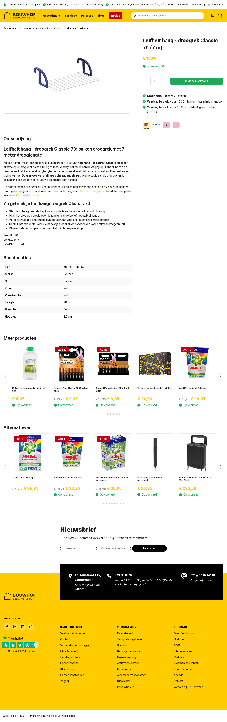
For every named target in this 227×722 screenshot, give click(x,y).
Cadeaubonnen (69, 663)
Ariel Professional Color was (193, 388)
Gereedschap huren (72, 675)
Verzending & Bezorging (75, 645)
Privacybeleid (125, 687)
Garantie (122, 645)
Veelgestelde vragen (73, 633)
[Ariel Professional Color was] (197, 363)
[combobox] (170, 16)
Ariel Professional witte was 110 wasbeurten (112, 479)
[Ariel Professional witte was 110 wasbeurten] (113, 453)
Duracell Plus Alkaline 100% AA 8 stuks (112, 389)
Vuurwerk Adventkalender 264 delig (154, 388)
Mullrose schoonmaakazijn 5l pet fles (28, 389)
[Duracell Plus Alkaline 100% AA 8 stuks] (113, 363)
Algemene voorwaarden (131, 675)
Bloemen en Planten (186, 663)
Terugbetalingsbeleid (130, 639)
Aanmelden (149, 548)
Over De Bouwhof (185, 633)
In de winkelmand (196, 81)
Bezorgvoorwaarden (129, 651)
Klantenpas (67, 669)
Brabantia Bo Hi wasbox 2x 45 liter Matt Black (195, 479)
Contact (183, 4)
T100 (21, 715)
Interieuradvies (183, 651)
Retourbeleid (125, 633)
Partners (179, 657)
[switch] (210, 5)
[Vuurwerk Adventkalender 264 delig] (155, 363)
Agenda (178, 675)
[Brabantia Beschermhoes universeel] (155, 453)
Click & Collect (69, 651)
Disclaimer (123, 681)
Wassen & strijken (91, 191)
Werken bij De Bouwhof (188, 687)
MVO (177, 645)
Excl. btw (218, 4)
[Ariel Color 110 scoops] (30, 453)
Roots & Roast (183, 669)
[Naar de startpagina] (19, 15)
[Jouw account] (212, 15)
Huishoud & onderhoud (30, 195)
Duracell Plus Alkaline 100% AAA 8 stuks (71, 389)
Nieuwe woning (126, 657)
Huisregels (124, 669)
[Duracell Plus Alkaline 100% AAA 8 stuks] (71, 363)
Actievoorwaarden (128, 663)
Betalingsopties (70, 657)
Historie (179, 639)
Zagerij (64, 681)
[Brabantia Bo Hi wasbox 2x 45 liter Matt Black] (197, 453)
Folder (171, 4)
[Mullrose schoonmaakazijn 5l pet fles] (30, 363)
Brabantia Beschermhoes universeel (149, 479)
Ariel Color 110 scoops (23, 477)
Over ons (196, 4)
